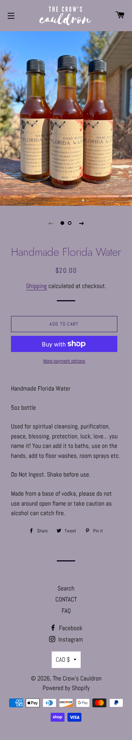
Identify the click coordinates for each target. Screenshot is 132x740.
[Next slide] (81, 223)
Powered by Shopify (66, 688)
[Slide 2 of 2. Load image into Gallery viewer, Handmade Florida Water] (69, 223)
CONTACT (66, 599)
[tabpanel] (66, 117)
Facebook (70, 628)
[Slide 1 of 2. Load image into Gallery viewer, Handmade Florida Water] (62, 223)
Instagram (70, 639)
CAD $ (63, 659)
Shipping (36, 286)
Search (66, 588)
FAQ (66, 611)
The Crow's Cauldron (77, 678)
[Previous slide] (51, 223)
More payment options (64, 361)
